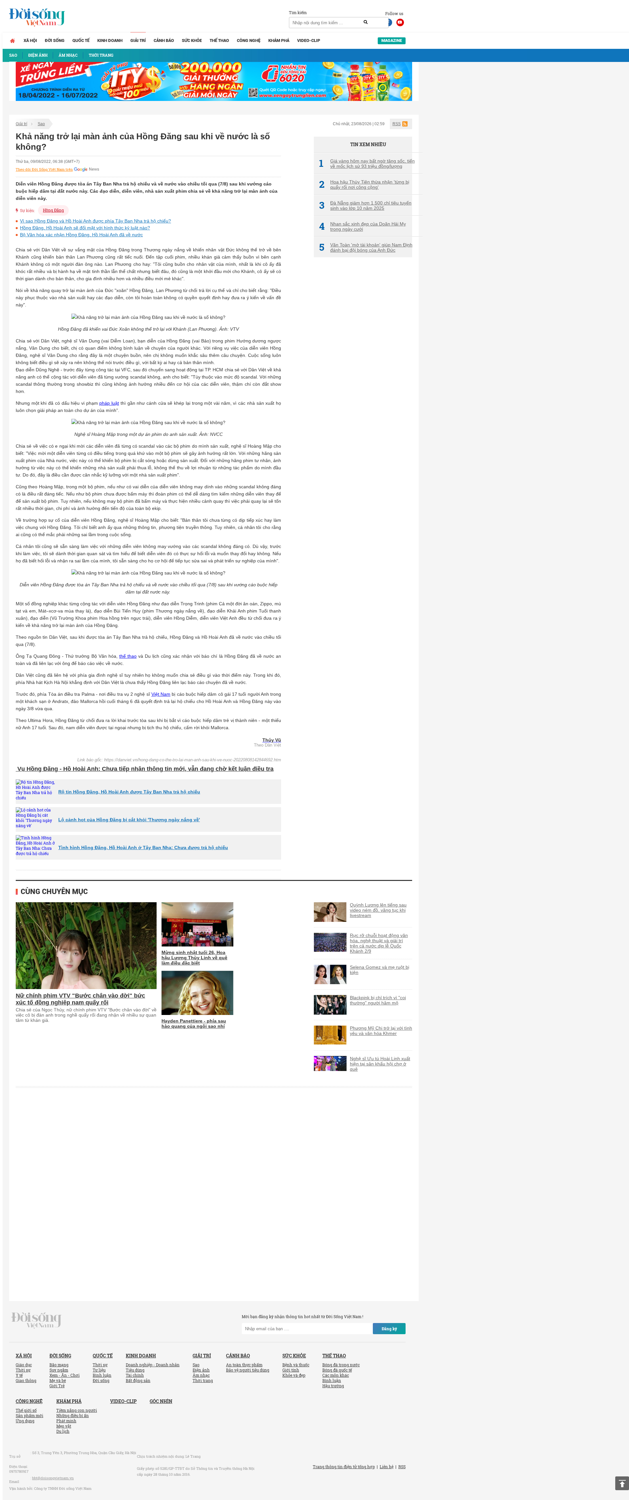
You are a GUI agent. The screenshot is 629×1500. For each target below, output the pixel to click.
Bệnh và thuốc (295, 1364)
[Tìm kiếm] (365, 22)
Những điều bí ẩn (72, 1415)
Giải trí (138, 40)
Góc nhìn (161, 1401)
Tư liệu (99, 1370)
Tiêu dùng (135, 1370)
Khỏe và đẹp (293, 1375)
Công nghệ (248, 40)
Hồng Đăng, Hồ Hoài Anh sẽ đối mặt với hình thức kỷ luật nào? (85, 227)
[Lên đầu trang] (622, 1483)
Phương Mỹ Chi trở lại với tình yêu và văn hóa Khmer (381, 1030)
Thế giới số (26, 1410)
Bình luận (102, 1375)
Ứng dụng (25, 1420)
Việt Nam (160, 694)
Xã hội (30, 40)
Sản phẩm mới (29, 1415)
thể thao (128, 656)
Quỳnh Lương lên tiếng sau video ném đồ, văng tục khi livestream (378, 910)
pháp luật (109, 403)
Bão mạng (58, 1364)
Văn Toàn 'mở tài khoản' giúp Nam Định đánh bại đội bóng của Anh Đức (365, 247)
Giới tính (290, 1370)
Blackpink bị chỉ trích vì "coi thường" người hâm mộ (378, 1000)
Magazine (391, 40)
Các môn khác (335, 1375)
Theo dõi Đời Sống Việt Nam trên (44, 169)
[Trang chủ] (12, 40)
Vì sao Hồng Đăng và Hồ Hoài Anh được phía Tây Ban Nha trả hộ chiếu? (95, 221)
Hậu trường (333, 1385)
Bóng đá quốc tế (337, 1370)
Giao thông (26, 1380)
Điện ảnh (201, 1370)
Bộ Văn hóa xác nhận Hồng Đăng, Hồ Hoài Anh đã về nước (81, 234)
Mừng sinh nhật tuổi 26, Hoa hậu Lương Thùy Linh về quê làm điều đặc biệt (194, 957)
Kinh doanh (110, 40)
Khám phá (278, 40)
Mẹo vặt (63, 1426)
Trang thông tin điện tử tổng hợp (344, 1466)
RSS (396, 124)
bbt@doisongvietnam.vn (53, 1477)
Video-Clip (308, 40)
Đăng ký (389, 1328)
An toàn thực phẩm (244, 1364)
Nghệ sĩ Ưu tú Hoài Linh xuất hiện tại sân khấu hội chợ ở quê (380, 1064)
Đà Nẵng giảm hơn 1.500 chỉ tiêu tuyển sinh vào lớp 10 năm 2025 (365, 205)
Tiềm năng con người (76, 1410)
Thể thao (219, 40)
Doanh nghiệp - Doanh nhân (153, 1364)
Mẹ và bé (57, 1380)
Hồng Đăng (53, 210)
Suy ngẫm (58, 1370)
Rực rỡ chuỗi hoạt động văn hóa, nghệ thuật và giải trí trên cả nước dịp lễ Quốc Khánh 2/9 (379, 943)
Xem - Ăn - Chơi (64, 1375)
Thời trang (203, 1380)
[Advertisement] (363, 372)
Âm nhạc (201, 1375)
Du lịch (62, 1431)
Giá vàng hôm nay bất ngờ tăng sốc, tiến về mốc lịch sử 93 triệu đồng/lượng (367, 163)
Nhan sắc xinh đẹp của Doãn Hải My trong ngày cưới (362, 226)
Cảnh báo (164, 40)
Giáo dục (24, 1364)
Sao (41, 124)
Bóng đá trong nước (341, 1364)
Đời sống (55, 40)
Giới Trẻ (57, 1385)
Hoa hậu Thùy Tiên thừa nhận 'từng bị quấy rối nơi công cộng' (364, 184)
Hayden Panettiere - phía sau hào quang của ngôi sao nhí (194, 1023)
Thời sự (23, 1370)
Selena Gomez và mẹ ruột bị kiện (379, 969)
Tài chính (135, 1375)
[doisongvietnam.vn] (36, 1320)
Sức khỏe (192, 40)
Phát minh (66, 1420)
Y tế (19, 1375)
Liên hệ (386, 1466)
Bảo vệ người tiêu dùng (247, 1370)
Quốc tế (80, 40)
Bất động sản (138, 1380)
